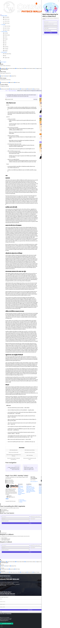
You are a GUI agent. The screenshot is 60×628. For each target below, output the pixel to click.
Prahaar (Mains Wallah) (30, 490)
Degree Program (7, 23)
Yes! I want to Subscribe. (6, 623)
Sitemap (20, 501)
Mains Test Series (7, 28)
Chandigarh (6, 48)
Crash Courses (20, 487)
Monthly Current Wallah (30, 488)
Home (6, 90)
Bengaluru (6, 50)
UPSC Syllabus (41, 486)
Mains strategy (41, 492)
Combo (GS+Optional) (20, 489)
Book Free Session (34, 481)
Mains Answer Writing (7, 53)
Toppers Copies (7, 57)
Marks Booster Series (30, 489)
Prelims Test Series (7, 26)
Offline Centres (4, 31)
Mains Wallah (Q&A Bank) (30, 491)
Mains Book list (41, 490)
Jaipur (5, 44)
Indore (6, 42)
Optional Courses (21, 490)
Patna (5, 40)
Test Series (3, 24)
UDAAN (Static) (29, 486)
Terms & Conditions (22, 500)
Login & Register (3, 61)
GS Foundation (7, 17)
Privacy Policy (21, 499)
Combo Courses (6, 21)
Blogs (5, 55)
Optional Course (6, 19)
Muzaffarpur (6, 46)
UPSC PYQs (28, 492)
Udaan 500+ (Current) (30, 487)
